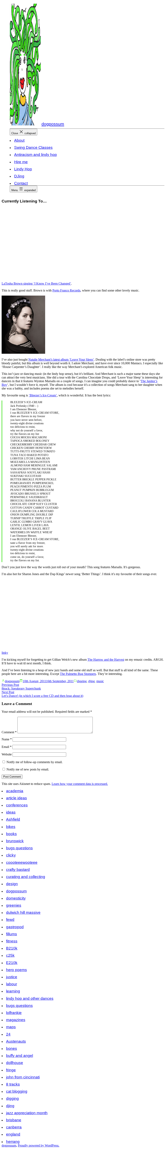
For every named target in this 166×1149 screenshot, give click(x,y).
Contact (21, 183)
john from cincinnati (23, 1077)
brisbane (13, 1120)
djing (91, 681)
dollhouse (14, 1063)
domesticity (16, 898)
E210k (11, 963)
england (13, 1134)
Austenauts (16, 1041)
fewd (10, 919)
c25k (10, 955)
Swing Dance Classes (33, 147)
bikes (10, 827)
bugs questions (19, 848)
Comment (9, 732)
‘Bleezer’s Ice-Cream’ (43, 395)
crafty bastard (18, 869)
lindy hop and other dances (29, 998)
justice (11, 977)
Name (7, 739)
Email (7, 747)
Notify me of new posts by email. (27, 769)
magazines (15, 1020)
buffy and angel (19, 1055)
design (12, 884)
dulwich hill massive (23, 912)
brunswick (15, 841)
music (100, 681)
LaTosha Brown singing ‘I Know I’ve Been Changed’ (36, 283)
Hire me (21, 162)
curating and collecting (25, 877)
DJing (19, 176)
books (11, 834)
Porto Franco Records (66, 290)
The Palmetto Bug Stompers (78, 674)
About (19, 140)
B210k (11, 948)
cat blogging (16, 1091)
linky (5, 652)
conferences (17, 805)
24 (8, 1034)
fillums (11, 934)
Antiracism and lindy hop (35, 154)
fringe (11, 1070)
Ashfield (13, 819)
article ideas (16, 798)
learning (13, 991)
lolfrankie (14, 1013)
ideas (11, 812)
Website (7, 754)
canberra (14, 1127)
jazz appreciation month (27, 1113)
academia (14, 791)
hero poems (16, 970)
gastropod (15, 927)
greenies (13, 905)
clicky (11, 855)
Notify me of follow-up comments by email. (34, 762)
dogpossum (53, 124)
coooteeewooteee (21, 862)
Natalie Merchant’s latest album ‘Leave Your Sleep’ (61, 359)
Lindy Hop (23, 169)
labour (11, 984)
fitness (11, 941)
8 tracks (13, 1084)
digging (82, 681)
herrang (13, 1141)
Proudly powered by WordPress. (38, 1145)
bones (11, 1048)
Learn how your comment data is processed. (80, 784)
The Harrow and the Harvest (105, 659)
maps (11, 1027)
